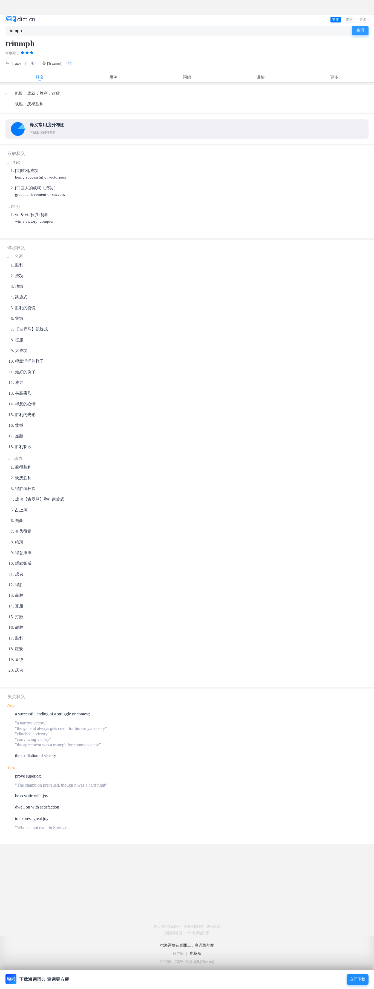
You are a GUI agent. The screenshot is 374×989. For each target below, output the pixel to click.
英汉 (335, 20)
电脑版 (196, 953)
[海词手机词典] (20, 19)
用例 (113, 77)
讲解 (261, 77)
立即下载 (357, 979)
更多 (363, 20)
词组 (187, 77)
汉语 (349, 20)
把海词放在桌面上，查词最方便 (187, 945)
